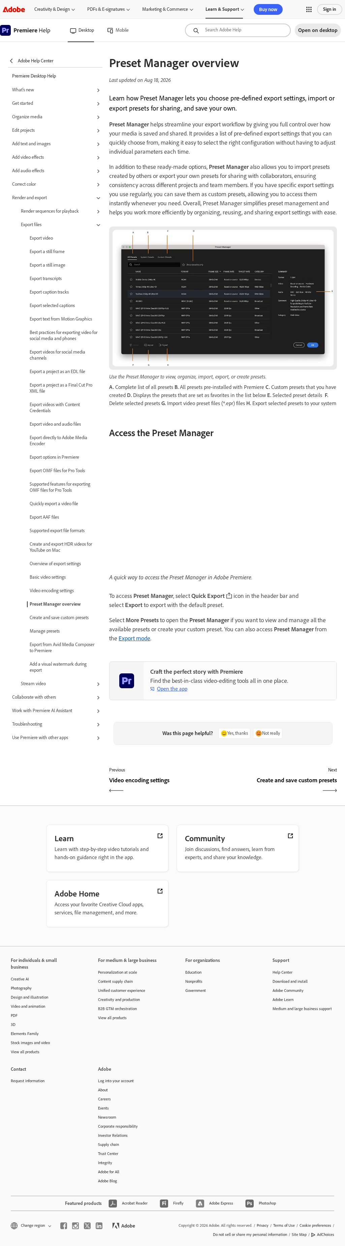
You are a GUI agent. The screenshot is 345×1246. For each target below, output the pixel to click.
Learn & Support (222, 9)
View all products (25, 1052)
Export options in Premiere (54, 457)
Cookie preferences (315, 1225)
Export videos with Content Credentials (55, 408)
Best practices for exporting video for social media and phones (63, 335)
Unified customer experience (121, 990)
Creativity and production (119, 999)
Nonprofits (193, 981)
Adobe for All (108, 1171)
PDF (14, 1015)
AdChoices (325, 1234)
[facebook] (63, 1225)
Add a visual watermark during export (58, 667)
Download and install (290, 981)
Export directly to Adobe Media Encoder (58, 441)
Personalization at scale (117, 972)
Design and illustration (29, 997)
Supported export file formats (57, 531)
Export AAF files (44, 517)
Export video (41, 238)
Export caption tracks (49, 292)
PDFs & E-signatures (106, 9)
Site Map (299, 1234)
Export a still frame (47, 251)
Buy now (268, 9)
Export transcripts (46, 278)
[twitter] (87, 1225)
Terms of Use (284, 1225)
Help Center (282, 972)
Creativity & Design (52, 9)
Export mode (134, 638)
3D (13, 1024)
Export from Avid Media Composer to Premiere (62, 648)
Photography (21, 988)
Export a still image (47, 265)
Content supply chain (115, 981)
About (103, 1090)
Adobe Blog (107, 1181)
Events (103, 1108)
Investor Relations (113, 1135)
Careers (104, 1099)
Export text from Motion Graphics (61, 319)
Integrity (105, 1162)
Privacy (263, 1225)
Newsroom (107, 1117)
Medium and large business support (302, 1008)
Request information (27, 1080)
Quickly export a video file (54, 504)
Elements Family (25, 1033)
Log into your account (116, 1080)
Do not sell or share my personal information (250, 1234)
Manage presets (45, 631)
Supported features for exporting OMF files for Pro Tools (60, 487)
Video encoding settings (52, 591)
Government (195, 990)
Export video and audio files (55, 424)
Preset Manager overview (55, 604)
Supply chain (108, 1144)
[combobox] (238, 30)
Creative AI (20, 979)
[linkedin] (99, 1225)
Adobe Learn (283, 999)
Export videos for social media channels (57, 355)
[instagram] (75, 1225)
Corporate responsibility (118, 1126)
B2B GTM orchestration (117, 1008)
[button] (309, 9)
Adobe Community (288, 990)
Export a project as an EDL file (57, 371)
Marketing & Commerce (165, 9)
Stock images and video (30, 1042)
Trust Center (108, 1153)
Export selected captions (52, 305)
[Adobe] (14, 9)
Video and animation (28, 1006)
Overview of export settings (55, 564)
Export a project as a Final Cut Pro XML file (61, 388)
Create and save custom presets (59, 617)
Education (193, 972)
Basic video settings (48, 577)
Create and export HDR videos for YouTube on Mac (61, 547)
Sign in (329, 9)
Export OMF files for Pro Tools (57, 471)
